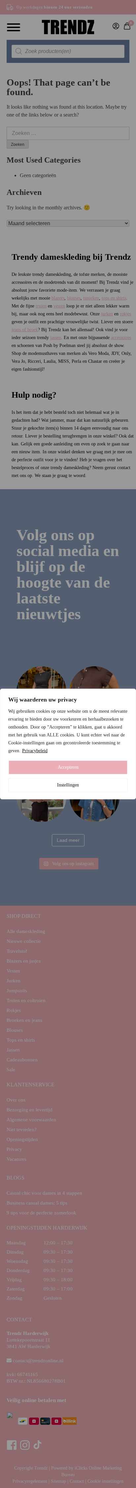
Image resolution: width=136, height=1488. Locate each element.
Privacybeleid (35, 750)
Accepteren (68, 767)
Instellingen (68, 785)
